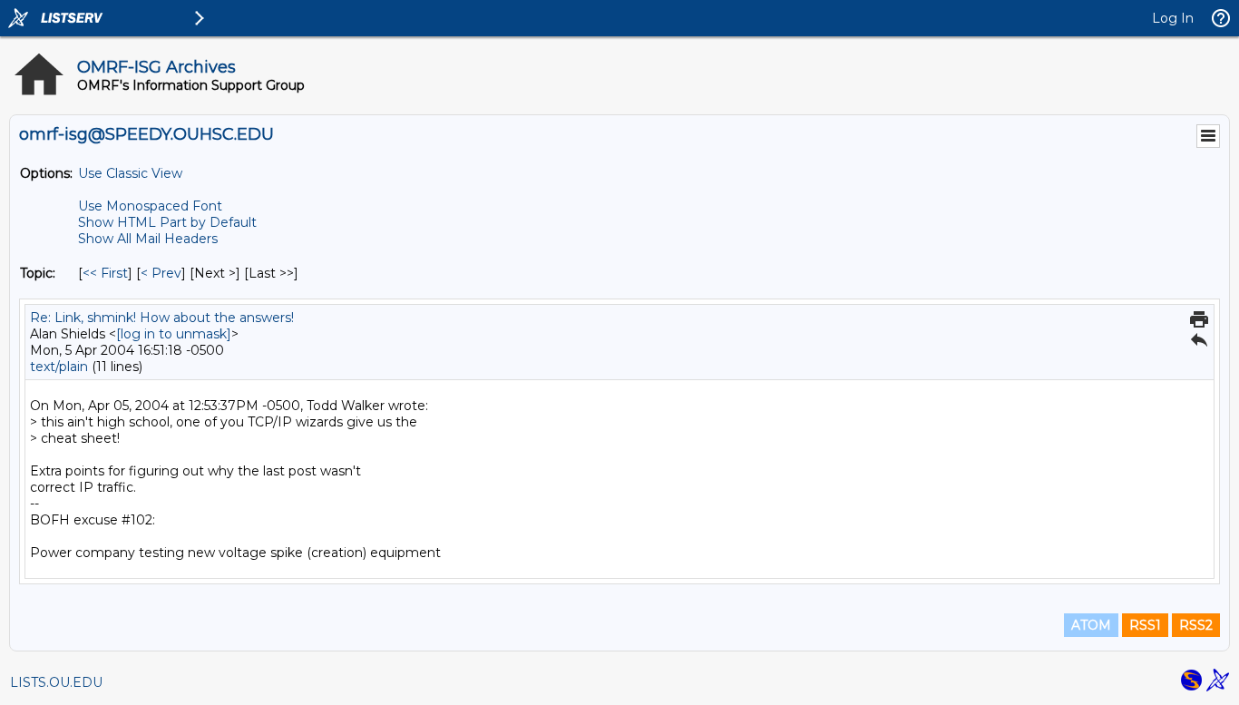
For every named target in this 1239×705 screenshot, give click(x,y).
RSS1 (1145, 625)
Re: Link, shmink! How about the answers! (162, 317)
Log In (1173, 18)
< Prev (161, 273)
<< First (105, 273)
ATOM (1091, 625)
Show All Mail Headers (148, 238)
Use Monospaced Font (150, 206)
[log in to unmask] (173, 334)
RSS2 (1196, 625)
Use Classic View (130, 173)
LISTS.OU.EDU (56, 682)
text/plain (59, 366)
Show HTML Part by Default (167, 222)
